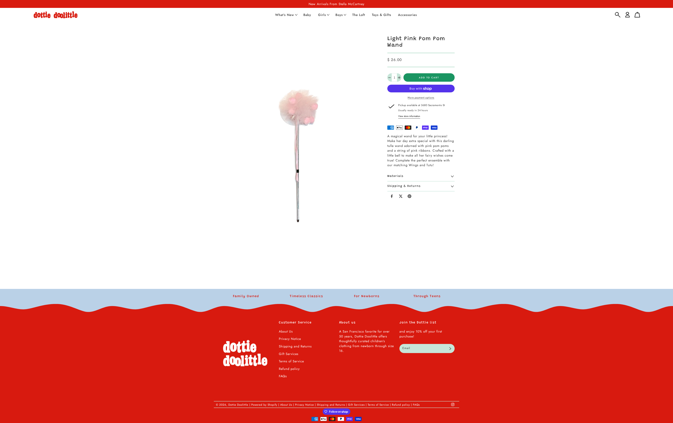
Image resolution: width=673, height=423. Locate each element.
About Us (286, 331)
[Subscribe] (450, 348)
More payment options (421, 97)
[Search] (617, 14)
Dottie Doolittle (238, 405)
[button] (286, 14)
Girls (322, 15)
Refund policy (289, 368)
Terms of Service (291, 361)
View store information (409, 116)
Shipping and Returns (295, 346)
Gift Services (288, 353)
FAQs (283, 376)
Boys (339, 15)
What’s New (284, 15)
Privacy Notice (290, 338)
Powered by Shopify (264, 405)
